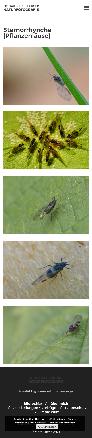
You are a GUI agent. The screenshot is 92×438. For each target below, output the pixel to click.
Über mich (59, 403)
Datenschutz (76, 408)
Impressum (50, 412)
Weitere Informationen (63, 422)
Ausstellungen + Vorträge (34, 408)
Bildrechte (33, 403)
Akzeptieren (47, 427)
